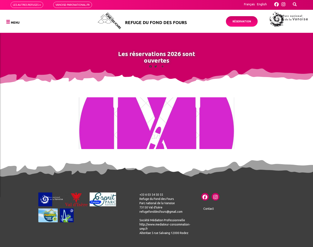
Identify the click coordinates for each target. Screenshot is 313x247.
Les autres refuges (26, 4)
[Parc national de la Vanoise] (288, 19)
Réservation (242, 21)
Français (249, 4)
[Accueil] (109, 20)
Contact (208, 208)
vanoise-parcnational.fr (73, 4)
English (262, 4)
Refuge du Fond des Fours (156, 22)
